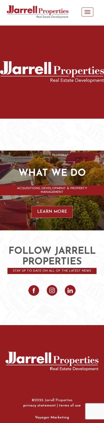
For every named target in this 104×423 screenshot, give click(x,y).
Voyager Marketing (52, 418)
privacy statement (39, 406)
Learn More (52, 212)
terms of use (70, 406)
